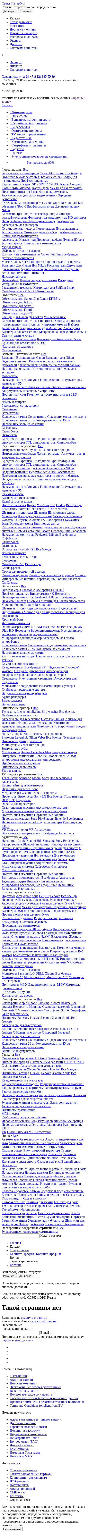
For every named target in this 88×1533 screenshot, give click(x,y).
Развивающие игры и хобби (30, 1187)
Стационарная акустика (18, 807)
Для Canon (23, 265)
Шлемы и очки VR (20, 829)
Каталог (7, 105)
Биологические (58, 756)
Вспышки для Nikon (60, 357)
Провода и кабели (49, 239)
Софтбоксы (10, 427)
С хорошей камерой (56, 1006)
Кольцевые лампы (14, 416)
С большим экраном (29, 1010)
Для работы (41, 899)
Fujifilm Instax (54, 261)
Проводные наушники (17, 855)
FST (40, 450)
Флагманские (19, 1014)
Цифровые (9, 756)
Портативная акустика (17, 815)
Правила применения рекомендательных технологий (47, 1402)
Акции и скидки (21, 1379)
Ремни (6, 1220)
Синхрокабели (67, 442)
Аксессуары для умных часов (41, 1065)
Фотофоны (9, 520)
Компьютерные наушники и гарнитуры (29, 859)
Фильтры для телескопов (35, 722)
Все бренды (73, 173)
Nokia (64, 1028)
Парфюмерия (26, 1194)
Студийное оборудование (29, 123)
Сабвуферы (43, 811)
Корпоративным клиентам (28, 1477)
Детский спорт (55, 1180)
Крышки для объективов (19, 339)
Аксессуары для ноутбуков (20, 903)
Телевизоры (10, 778)
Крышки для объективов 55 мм (59, 339)
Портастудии (36, 881)
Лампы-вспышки (74, 387)
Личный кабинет (22, 1445)
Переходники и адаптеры (68, 531)
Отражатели (10, 413)
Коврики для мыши (63, 951)
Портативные (73, 796)
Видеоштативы (13, 612)
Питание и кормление (64, 1172)
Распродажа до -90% (24, 37)
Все (25, 169)
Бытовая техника (13, 1202)
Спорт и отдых (12, 1150)
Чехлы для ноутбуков (37, 907)
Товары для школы (31, 1180)
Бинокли (8, 737)
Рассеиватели (56, 265)
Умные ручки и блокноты (46, 1220)
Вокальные (9, 888)
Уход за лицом (11, 1198)
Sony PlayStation (41, 818)
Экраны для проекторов (18, 804)
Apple (21, 840)
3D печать (9, 992)
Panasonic (28, 590)
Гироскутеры (37, 1095)
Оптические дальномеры (19, 767)
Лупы (6, 733)
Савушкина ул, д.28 (15, 76)
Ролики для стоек (68, 579)
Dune (35, 792)
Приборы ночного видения (21, 763)
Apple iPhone (28, 1003)
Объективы (19, 116)
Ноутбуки (8, 896)
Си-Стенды (10, 582)
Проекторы (9, 796)
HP (47, 896)
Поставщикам (19, 1485)
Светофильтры (12, 214)
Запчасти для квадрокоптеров (45, 674)
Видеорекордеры (13, 704)
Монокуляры (11, 745)
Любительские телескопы (19, 715)
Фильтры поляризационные (47, 217)
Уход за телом (75, 1194)
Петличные (66, 885)
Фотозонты (9, 409)
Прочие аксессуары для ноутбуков (25, 914)
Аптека (34, 1191)
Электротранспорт (15, 1095)
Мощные (69, 899)
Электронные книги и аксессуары (25, 1102)
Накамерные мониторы (18, 534)
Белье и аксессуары (15, 1213)
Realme (66, 1003)
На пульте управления (29, 671)
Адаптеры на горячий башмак (42, 269)
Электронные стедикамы (35, 678)
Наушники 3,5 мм (63, 851)
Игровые (56, 899)
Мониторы (9, 973)
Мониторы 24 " (57, 977)
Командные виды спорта (19, 1161)
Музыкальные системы (18, 811)
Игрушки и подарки (54, 1183)
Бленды (7, 317)
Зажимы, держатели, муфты (50, 527)
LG (44, 796)
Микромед (53, 752)
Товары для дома (74, 1169)
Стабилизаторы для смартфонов (24, 1117)
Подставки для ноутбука (69, 907)
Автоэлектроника (32, 1139)
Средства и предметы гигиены (62, 1191)
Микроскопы (11, 752)
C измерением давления (46, 1062)
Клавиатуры (47, 947)
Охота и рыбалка (49, 1161)
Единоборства (36, 1158)
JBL (40, 840)
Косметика (9, 1194)
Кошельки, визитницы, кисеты (23, 1217)
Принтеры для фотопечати (38, 280)
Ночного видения (14, 741)
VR (4, 829)
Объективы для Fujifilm (18, 309)
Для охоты (34, 741)
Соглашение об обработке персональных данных (44, 1398)
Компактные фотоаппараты (21, 254)
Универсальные (55, 317)
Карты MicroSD (20, 188)
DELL (40, 973)
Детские (41, 756)
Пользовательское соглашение (31, 1394)
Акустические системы (52, 807)
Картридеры (40, 188)
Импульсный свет (14, 387)
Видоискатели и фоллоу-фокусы (24, 693)
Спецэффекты (11, 568)
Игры (22, 1158)
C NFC (79, 1062)
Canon (48, 202)
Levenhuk (22, 737)
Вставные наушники (16, 848)
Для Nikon (39, 265)
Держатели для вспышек (19, 475)
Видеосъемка (20, 127)
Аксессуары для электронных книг (26, 1106)
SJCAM (37, 627)
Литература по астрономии (56, 726)
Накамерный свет (14, 276)
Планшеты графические (27, 962)
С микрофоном (39, 851)
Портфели (78, 1217)
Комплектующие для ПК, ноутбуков (27, 929)
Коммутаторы (11, 922)
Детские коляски (36, 1172)
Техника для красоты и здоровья (24, 1205)
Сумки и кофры (13, 494)
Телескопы (9, 711)
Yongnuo (33, 379)
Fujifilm (55, 254)
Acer (30, 796)
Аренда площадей (22, 1488)
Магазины (17, 25)
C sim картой (11, 1065)
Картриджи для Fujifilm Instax (53, 287)
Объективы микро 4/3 (17, 313)
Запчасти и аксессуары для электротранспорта (44, 1097)
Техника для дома (66, 1202)
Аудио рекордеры (14, 697)
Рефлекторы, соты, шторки (20, 405)
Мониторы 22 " (12, 977)
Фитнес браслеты (14, 1069)
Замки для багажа (31, 1224)
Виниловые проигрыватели (21, 833)
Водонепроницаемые (45, 630)
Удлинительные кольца (18, 335)
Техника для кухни (39, 1202)
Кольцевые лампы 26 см (18, 420)
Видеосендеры (12, 700)
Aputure (54, 379)
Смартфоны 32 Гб (56, 1010)
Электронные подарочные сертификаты (39, 156)
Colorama (34, 520)
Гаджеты (17, 149)
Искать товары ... (52, 1235)
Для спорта (70, 848)
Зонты (75, 1213)
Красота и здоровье (15, 1191)
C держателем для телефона (66, 645)
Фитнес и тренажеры (62, 1158)
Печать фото (10, 280)
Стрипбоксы (10, 431)
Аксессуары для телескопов (21, 719)
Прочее (16, 152)
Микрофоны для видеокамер (22, 638)
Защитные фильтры (36, 320)
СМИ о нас (17, 1492)
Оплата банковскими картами (31, 1474)
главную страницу (34, 1317)
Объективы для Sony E (18, 306)
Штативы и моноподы (17, 512)
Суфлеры (68, 686)
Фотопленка (45, 291)
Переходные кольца (72, 332)
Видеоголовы (67, 608)
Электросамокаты (59, 1095)
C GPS (68, 1062)
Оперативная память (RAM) (30, 936)
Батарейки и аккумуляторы (50, 191)
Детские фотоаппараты (18, 258)
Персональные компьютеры (21, 925)
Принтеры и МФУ (14, 984)
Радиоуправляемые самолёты (22, 1091)
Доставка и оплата (23, 29)
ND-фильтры (77, 217)
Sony (56, 202)
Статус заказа (19, 1250)
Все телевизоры (61, 778)
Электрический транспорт (41, 1150)
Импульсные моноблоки (44, 387)
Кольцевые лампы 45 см (53, 420)
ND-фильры (59, 320)
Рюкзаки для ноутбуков (56, 903)
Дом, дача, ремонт (14, 1169)
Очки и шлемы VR (58, 962)
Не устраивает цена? (24, 1438)
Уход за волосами (34, 1198)
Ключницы (19, 1220)
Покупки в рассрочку (25, 1430)
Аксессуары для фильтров (20, 225)
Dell (41, 896)
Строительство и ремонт (45, 1169)
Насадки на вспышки (17, 368)
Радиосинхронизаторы (54, 438)
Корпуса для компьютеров (20, 944)
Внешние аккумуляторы (18, 1051)
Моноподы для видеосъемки (44, 612)
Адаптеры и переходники (19, 497)
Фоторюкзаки (45, 228)
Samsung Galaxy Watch (63, 1058)
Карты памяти (11, 184)
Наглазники (27, 239)
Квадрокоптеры (13, 667)
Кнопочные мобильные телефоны (25, 1028)
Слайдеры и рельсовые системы (24, 689)
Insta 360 (49, 627)
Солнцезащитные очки (54, 1213)
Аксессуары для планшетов (21, 1036)
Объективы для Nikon (17, 302)
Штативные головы (62, 512)
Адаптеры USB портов (18, 910)
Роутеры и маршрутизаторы (53, 918)
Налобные (55, 733)
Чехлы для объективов (17, 346)
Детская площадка (26, 1183)
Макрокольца (48, 332)
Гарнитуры (54, 822)
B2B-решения (19, 1481)
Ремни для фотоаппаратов (20, 236)
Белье (33, 1213)
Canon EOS (47, 173)
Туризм (66, 1150)
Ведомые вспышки (42, 361)
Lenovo (55, 896)
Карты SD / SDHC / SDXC (40, 184)
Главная (15, 1243)
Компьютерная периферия (20, 947)
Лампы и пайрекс (14, 402)
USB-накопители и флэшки (21, 250)
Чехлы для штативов (67, 516)
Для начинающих (67, 206)
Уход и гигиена (12, 1176)
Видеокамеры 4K (42, 593)
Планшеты (9, 1017)
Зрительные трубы (15, 748)
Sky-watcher (50, 711)
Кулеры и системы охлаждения (41, 933)
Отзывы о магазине (23, 1470)
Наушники (9, 840)
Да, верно (9, 11)
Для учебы (25, 899)
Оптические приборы (26, 130)
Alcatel (54, 1028)
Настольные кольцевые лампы (23, 424)
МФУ (61, 984)
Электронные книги (64, 1102)
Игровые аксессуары (16, 822)
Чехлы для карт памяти (66, 188)
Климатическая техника (64, 1205)
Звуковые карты (30, 940)
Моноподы (9, 516)
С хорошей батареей (56, 1032)
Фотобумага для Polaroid (19, 291)
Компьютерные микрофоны (21, 958)
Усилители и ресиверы (17, 870)
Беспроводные (12, 844)
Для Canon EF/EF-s (46, 298)
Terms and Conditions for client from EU (36, 1405)
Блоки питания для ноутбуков (55, 910)
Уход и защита (11, 247)
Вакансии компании (24, 1390)
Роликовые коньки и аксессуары (24, 1154)
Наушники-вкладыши (46, 848)
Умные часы (10, 1058)
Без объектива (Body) (56, 177)
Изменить (25, 11)
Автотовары (10, 1139)
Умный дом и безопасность (21, 1209)
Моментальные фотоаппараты (23, 261)
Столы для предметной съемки (23, 571)
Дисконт (16, 44)
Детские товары (13, 1172)
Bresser (26, 752)
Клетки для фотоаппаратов (42, 243)
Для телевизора (64, 855)
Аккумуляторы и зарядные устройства (28, 391)
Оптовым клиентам (23, 48)
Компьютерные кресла (17, 995)
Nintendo (60, 818)
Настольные (38, 733)
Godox (48, 450)
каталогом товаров (43, 1321)
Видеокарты (59, 936)
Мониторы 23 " (34, 977)
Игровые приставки (16, 818)
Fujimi (44, 379)
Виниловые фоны (46, 523)
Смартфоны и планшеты (28, 145)
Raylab (32, 450)
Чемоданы (63, 1217)
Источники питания (16, 191)
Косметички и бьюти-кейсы (64, 1224)
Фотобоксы (10, 376)
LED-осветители (57, 509)
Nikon (60, 173)
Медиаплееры (11, 792)
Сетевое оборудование (17, 918)
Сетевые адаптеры (34, 922)
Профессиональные (34, 180)
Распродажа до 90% (40, 162)
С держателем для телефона (66, 416)
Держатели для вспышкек (20, 365)
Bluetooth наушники (37, 844)
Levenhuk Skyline (29, 711)
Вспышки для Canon (30, 357)
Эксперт (15, 40)
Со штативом (37, 416)
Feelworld (41, 534)
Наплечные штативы (50, 656)
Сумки (51, 1217)
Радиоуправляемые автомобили (62, 1084)
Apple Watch (28, 1058)
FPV (45, 667)
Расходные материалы (17, 287)
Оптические (25, 756)
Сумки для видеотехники (19, 663)
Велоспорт (9, 1165)
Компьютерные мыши (33, 951)
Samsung (25, 778)
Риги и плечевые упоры (18, 656)
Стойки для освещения (45, 575)
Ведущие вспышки (15, 361)
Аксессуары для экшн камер (38, 634)
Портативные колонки (49, 815)
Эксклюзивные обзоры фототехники (35, 1387)
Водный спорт (71, 1161)
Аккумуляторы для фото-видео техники (29, 195)
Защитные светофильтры (40, 214)
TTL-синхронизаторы (41, 442)
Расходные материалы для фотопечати (37, 282)
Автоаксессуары (71, 1143)
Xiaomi (36, 778)
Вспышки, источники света (30, 119)
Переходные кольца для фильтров (50, 221)
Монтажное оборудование (20, 686)
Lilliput (54, 534)
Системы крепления (16, 527)
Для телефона (43, 855)
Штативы (40, 512)
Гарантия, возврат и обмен (28, 1427)
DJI (57, 627)
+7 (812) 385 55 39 (42, 76)
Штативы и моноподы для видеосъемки (30, 608)
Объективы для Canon (17, 298)
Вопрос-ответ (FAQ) (24, 1441)
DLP (5, 800)
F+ (70, 1028)
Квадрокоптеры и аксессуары (22, 1080)
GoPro (26, 627)
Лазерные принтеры (42, 984)
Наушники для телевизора (20, 789)
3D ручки (23, 992)
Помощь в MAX (21, 1456)
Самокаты (55, 1154)
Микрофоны (10, 885)
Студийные (49, 885)
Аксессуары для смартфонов (22, 1025)
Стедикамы (10, 678)
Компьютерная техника (27, 141)
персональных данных (17, 1340)
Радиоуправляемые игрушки (64, 1087)
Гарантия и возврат (23, 33)
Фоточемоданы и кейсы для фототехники (53, 232)
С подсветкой (19, 733)
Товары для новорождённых (43, 1176)
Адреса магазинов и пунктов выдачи (35, 1419)
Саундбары (59, 811)
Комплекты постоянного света (48, 394)
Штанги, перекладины (39, 579)
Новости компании (23, 1383)
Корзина (15, 1265)
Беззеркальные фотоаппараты (22, 202)
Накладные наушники (66, 844)
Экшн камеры (11, 627)
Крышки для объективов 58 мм (23, 343)
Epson (22, 796)
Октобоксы (9, 435)
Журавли (68, 575)
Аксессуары (10, 239)
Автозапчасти (11, 1146)
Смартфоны (10, 1003)
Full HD (58, 590)
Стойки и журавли (15, 575)
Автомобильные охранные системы (34, 1143)
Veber (42, 737)
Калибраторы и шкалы (17, 501)
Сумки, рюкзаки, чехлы (18, 228)
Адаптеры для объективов (20, 332)
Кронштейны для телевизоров (23, 785)
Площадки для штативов (35, 516)
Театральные (72, 737)
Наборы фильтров (14, 221)
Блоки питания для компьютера (64, 940)
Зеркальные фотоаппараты (20, 173)
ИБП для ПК (50, 958)
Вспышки (8, 265)
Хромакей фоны (21, 523)
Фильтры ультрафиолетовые (47, 324)
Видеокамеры (11, 590)
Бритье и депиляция (51, 1194)
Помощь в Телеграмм (25, 1452)
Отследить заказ (21, 22)
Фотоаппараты (21, 112)
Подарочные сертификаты (28, 1434)
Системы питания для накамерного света (56, 601)
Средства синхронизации (19, 438)
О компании (18, 1376)
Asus (35, 896)
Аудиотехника (21, 138)
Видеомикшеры (50, 686)
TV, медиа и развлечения (28, 134)
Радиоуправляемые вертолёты (23, 1087)
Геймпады (39, 822)
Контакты (17, 1496)
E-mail (44, 1332)
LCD (12, 800)
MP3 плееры (10, 1113)
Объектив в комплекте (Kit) (21, 177)
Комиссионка (19, 1449)
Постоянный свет (14, 394)
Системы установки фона (32, 531)
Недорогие (62, 593)
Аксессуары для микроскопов (40, 759)
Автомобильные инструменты (43, 1146)
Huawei (35, 1017)
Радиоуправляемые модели (20, 1084)
